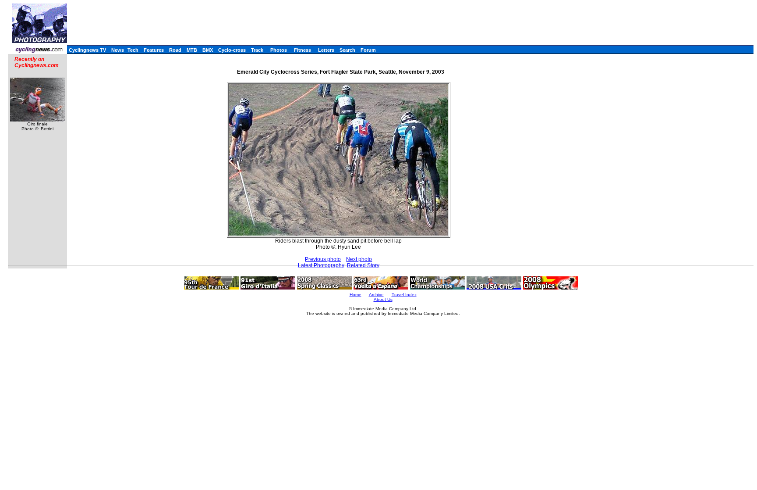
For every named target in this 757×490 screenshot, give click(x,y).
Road (175, 50)
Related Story (363, 265)
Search (347, 50)
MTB (192, 50)
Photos (278, 50)
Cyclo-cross (232, 50)
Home (355, 294)
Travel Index (404, 294)
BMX (207, 50)
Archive (376, 294)
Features (154, 50)
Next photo (359, 259)
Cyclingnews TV (87, 50)
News (117, 50)
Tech (132, 50)
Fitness (302, 50)
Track (257, 50)
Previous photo (323, 259)
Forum (368, 50)
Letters (326, 50)
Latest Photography (321, 265)
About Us (383, 299)
